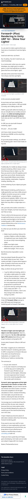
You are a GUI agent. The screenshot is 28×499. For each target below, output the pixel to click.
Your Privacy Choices (12, 494)
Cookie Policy (5, 475)
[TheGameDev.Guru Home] (6, 2)
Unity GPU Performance (8, 30)
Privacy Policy (5, 470)
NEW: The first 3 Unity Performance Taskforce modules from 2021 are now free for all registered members (14, 10)
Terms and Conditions (7, 472)
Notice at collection (7, 497)
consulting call (5, 433)
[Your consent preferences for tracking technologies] (25, 496)
